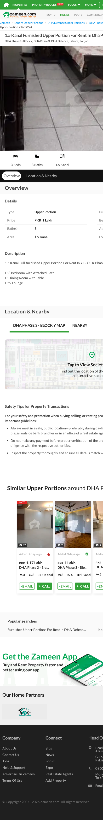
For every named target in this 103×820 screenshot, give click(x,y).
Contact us (10, 755)
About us (9, 748)
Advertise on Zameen (18, 774)
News (50, 755)
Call (46, 586)
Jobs (5, 761)
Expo (49, 767)
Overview (12, 175)
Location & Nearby (41, 175)
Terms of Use (12, 780)
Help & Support (13, 767)
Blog (49, 748)
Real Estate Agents (59, 774)
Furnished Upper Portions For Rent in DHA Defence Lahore (46, 630)
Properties (19, 4)
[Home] (6, 4)
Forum (51, 761)
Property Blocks (47, 4)
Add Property (56, 780)
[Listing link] (35, 547)
